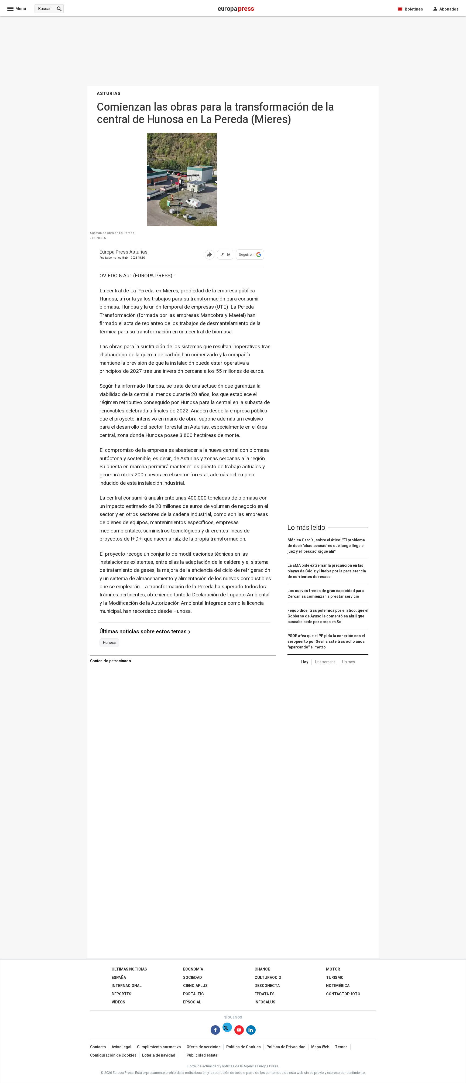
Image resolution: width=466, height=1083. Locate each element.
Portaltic (193, 994)
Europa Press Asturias (124, 252)
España (119, 977)
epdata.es (265, 994)
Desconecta (267, 986)
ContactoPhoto (343, 994)
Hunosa (109, 642)
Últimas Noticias (129, 969)
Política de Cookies (243, 1047)
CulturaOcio (268, 977)
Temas (341, 1047)
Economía (193, 969)
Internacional (127, 986)
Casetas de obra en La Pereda (112, 233)
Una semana (325, 662)
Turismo (335, 977)
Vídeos (118, 1002)
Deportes (121, 994)
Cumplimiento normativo (159, 1047)
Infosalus (265, 1002)
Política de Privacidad (286, 1047)
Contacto (98, 1047)
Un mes (348, 662)
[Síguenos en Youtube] (239, 1031)
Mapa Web (320, 1047)
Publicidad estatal (202, 1055)
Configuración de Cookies (113, 1055)
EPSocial (192, 1002)
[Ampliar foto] (182, 224)
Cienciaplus (195, 986)
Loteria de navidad (158, 1055)
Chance (262, 969)
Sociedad (192, 977)
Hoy (304, 662)
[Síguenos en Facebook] (215, 1031)
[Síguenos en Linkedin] (250, 1031)
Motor (333, 969)
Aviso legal (121, 1047)
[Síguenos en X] (227, 1031)
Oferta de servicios (204, 1047)
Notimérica (338, 986)
